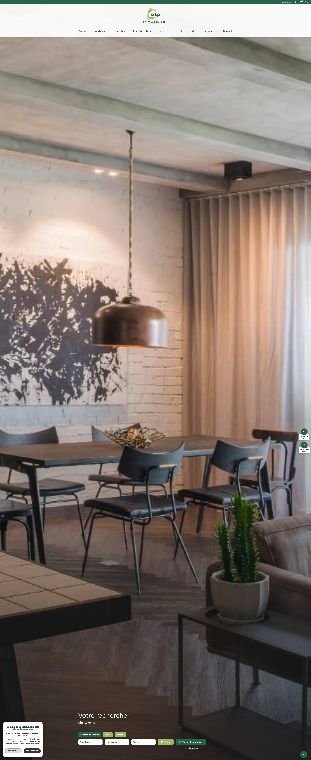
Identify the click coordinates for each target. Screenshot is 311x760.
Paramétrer (13, 751)
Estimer (120, 734)
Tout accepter (32, 751)
